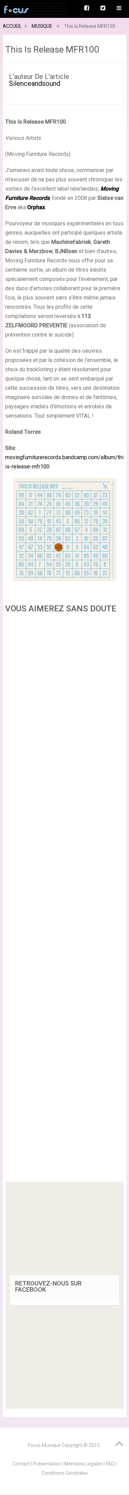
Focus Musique (44, 1445)
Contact (21, 1463)
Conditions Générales (65, 1473)
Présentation (47, 1463)
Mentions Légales (83, 1463)
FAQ (110, 1463)
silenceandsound (34, 83)
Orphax (36, 207)
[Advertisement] (64, 899)
